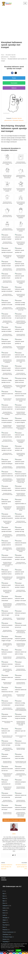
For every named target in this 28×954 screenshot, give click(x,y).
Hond (4, 910)
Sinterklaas (5, 934)
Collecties (3, 879)
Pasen (4, 922)
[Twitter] (13, 855)
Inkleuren (14, 88)
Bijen (4, 900)
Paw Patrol (5, 924)
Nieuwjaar (5, 917)
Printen (14, 78)
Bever (4, 898)
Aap (4, 893)
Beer (4, 896)
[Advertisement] (14, 25)
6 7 (3, 891)
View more (17, 947)
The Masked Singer (7, 937)
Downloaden (14, 83)
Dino (4, 903)
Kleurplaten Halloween (18, 120)
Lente (4, 915)
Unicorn (4, 939)
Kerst (4, 912)
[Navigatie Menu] (25, 3)
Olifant (4, 920)
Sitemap (3, 877)
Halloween (5, 905)
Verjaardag (5, 941)
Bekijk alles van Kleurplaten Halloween (14, 820)
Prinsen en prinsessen (8, 932)
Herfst (4, 908)
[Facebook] (15, 855)
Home (2, 54)
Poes (4, 927)
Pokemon (5, 929)
